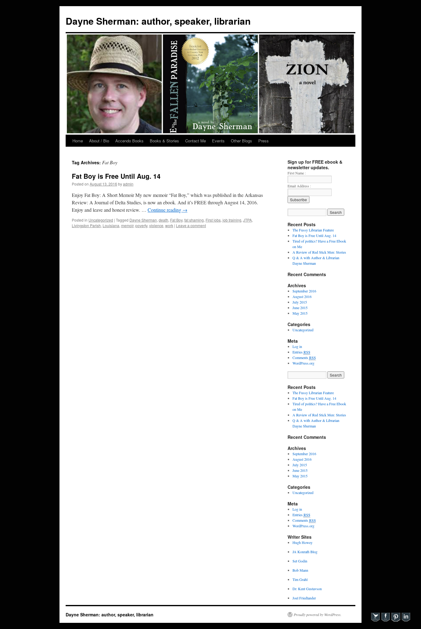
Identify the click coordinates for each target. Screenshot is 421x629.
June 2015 (300, 307)
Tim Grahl (300, 579)
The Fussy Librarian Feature (313, 229)
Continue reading (167, 209)
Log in (297, 346)
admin (128, 183)
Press (263, 141)
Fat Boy (176, 220)
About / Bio (99, 141)
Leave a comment (191, 225)
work (169, 225)
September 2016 (304, 290)
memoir (127, 225)
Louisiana (111, 225)
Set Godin (299, 560)
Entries (301, 351)
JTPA (247, 220)
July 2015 (299, 302)
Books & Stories (164, 141)
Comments (304, 357)
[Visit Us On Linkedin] (406, 620)
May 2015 (300, 313)
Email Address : (299, 185)
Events (218, 141)
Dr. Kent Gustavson (307, 588)
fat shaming (194, 220)
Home (77, 141)
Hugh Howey (302, 542)
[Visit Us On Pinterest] (395, 620)
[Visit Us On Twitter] (375, 620)
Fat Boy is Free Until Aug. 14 (116, 176)
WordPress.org (303, 363)
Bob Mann (300, 570)
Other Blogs (241, 141)
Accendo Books (129, 141)
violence (156, 225)
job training (232, 220)
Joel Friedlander (304, 597)
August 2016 (302, 296)
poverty (141, 225)
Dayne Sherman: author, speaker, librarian (158, 20)
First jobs (213, 220)
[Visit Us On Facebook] (385, 620)
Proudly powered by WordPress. (317, 614)
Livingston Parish (86, 225)
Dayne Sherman (143, 220)
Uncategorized (100, 220)
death (163, 220)
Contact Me (195, 141)
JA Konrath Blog (304, 551)
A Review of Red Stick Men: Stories (319, 252)
